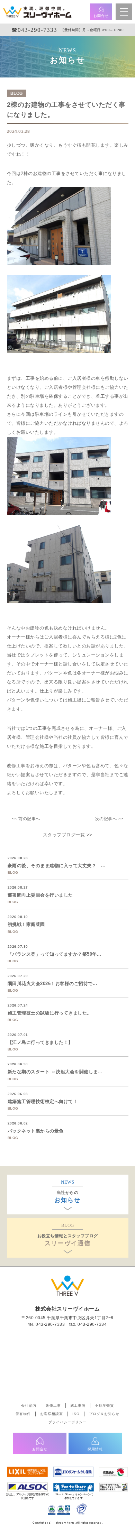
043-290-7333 (50, 1324)
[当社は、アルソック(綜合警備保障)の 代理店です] (27, 1485)
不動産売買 (104, 1405)
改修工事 (53, 1405)
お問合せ (101, 16)
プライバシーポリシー (67, 1422)
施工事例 (78, 1405)
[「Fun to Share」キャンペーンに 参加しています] (74, 1485)
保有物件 (23, 1414)
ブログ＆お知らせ (104, 1414)
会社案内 (28, 1405)
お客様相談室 (51, 1414)
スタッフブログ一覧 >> (67, 834)
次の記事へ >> (109, 818)
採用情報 (95, 1449)
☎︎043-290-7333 (34, 30)
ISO (76, 1414)
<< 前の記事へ (26, 818)
